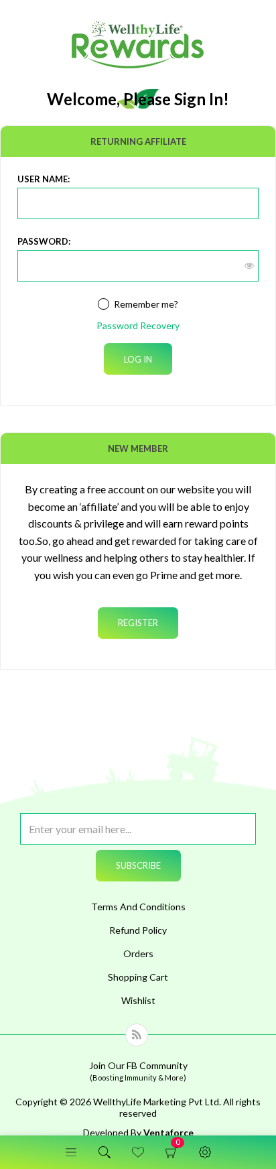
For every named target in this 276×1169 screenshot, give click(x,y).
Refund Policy (138, 930)
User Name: (43, 179)
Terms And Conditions (138, 906)
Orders (138, 953)
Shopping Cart (177, 1152)
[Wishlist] (138, 1152)
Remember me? (146, 304)
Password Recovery (138, 325)
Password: (43, 241)
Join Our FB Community (138, 1071)
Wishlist (138, 1000)
